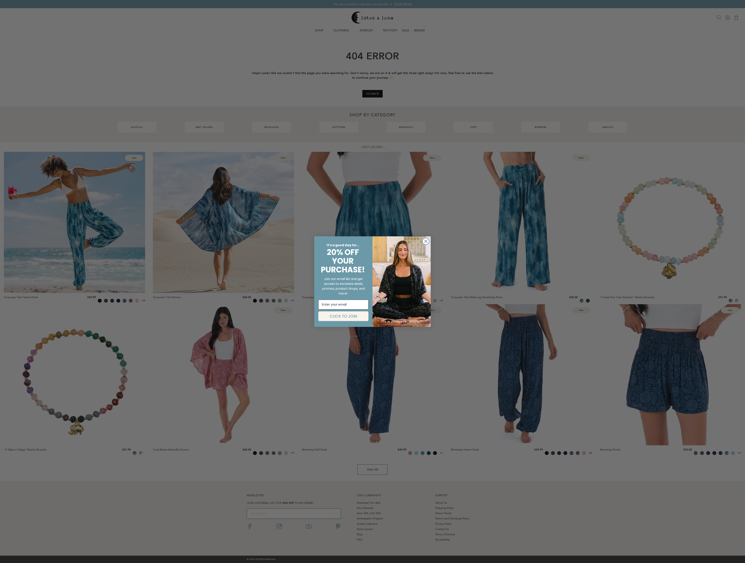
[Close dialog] (425, 241)
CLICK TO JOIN (343, 316)
